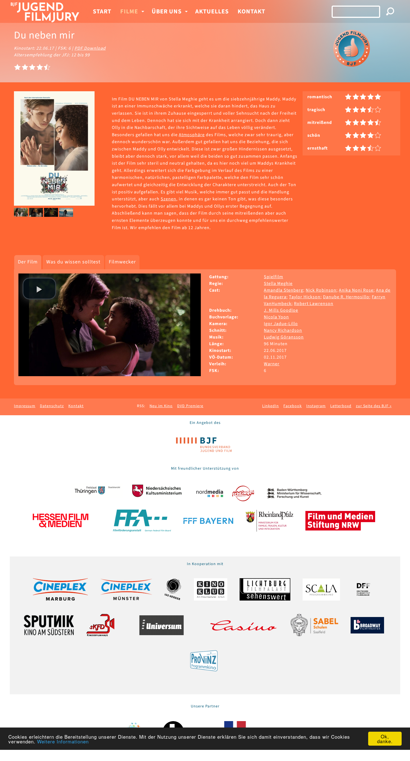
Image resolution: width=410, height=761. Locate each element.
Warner (271, 364)
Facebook (292, 406)
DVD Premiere (190, 406)
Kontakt (251, 11)
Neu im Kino (161, 406)
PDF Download (90, 48)
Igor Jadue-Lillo (281, 324)
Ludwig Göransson (284, 337)
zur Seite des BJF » (374, 406)
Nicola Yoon (276, 317)
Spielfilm (273, 277)
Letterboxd (340, 406)
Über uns (167, 11)
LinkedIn (270, 406)
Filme (129, 11)
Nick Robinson (321, 290)
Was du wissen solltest (73, 261)
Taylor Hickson (304, 297)
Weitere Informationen (63, 741)
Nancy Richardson (283, 330)
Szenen (168, 199)
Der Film (28, 261)
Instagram (316, 406)
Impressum (24, 406)
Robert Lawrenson (313, 304)
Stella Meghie (278, 283)
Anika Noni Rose (356, 290)
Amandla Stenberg (283, 290)
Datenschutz (52, 406)
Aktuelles (212, 11)
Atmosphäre (192, 135)
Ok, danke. (385, 739)
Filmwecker (122, 261)
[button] (39, 288)
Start (102, 11)
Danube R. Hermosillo (346, 297)
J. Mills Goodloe (281, 310)
